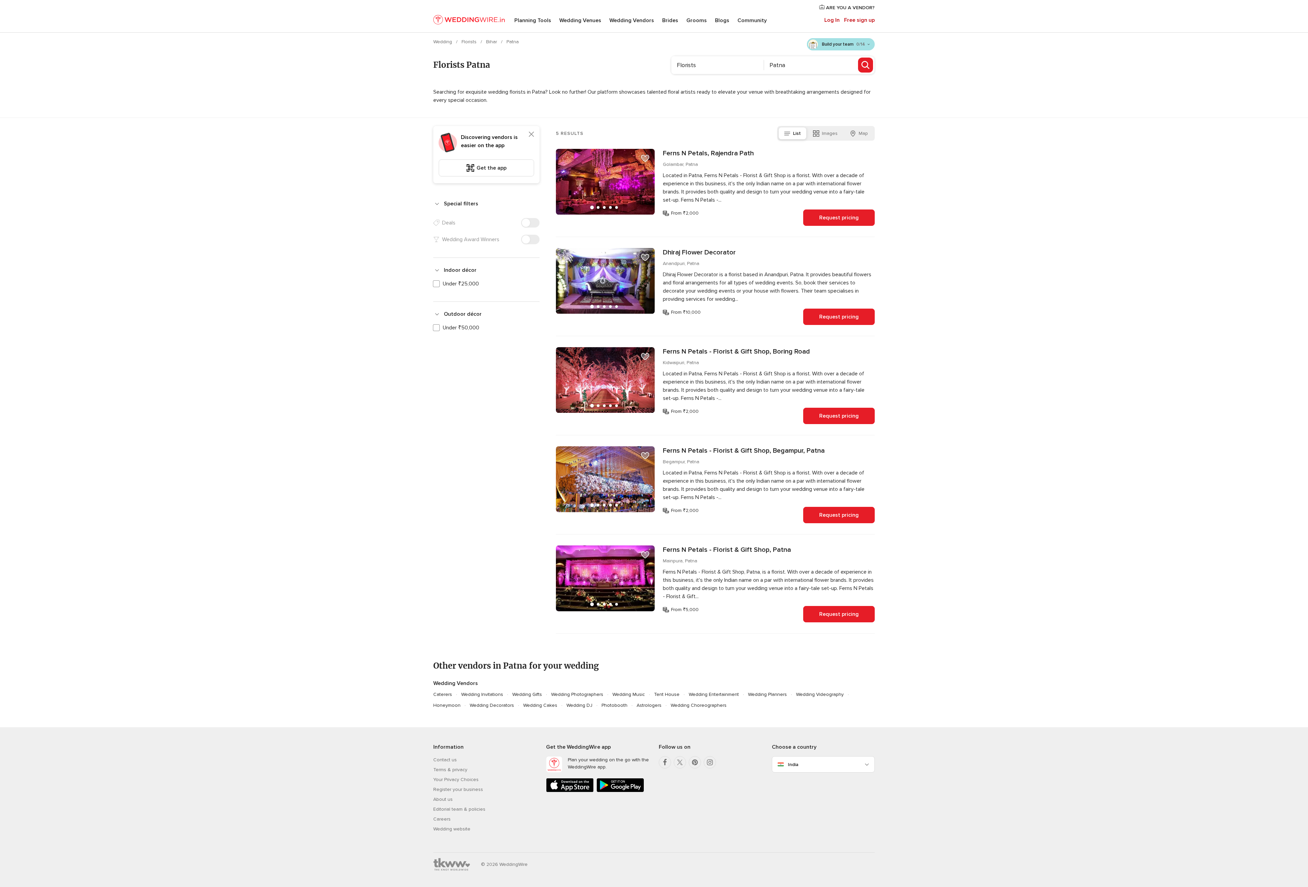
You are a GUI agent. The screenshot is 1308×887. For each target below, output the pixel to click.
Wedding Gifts (527, 694)
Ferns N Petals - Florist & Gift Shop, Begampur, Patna (744, 451)
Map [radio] (863, 133)
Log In (832, 20)
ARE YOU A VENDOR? (850, 8)
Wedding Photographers (577, 694)
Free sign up (859, 20)
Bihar (492, 42)
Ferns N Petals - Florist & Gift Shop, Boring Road (736, 351)
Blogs (722, 20)
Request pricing (839, 217)
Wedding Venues (580, 20)
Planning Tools (532, 20)
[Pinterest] (695, 762)
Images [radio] (830, 133)
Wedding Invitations (482, 694)
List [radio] (797, 133)
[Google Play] (620, 791)
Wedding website (451, 829)
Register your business (458, 789)
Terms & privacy (450, 770)
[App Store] (570, 791)
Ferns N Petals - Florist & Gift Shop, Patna (727, 550)
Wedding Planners (767, 694)
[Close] (531, 134)
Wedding (443, 42)
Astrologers (649, 705)
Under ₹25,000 (461, 283)
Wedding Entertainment (714, 694)
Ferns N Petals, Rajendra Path (708, 153)
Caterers (442, 694)
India (793, 764)
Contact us (445, 760)
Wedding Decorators (492, 705)
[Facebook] (665, 762)
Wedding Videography (820, 694)
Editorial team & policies (459, 809)
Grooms (696, 20)
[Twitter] (680, 762)
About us (443, 799)
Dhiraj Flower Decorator (699, 252)
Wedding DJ (579, 705)
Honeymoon (447, 705)
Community (752, 20)
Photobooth (614, 705)
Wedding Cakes (540, 705)
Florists (470, 42)
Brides (670, 20)
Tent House (667, 694)
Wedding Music (628, 694)
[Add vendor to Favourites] (645, 158)
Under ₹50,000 (461, 327)
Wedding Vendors (631, 20)
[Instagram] (710, 762)
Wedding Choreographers (699, 705)
